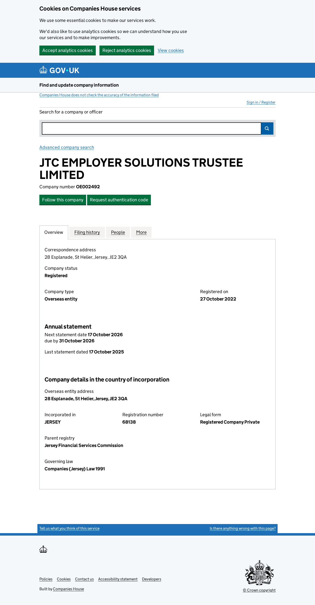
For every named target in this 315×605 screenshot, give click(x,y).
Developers (151, 579)
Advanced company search (66, 147)
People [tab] (118, 232)
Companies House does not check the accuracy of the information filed (99, 95)
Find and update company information (79, 85)
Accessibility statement (118, 579)
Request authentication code (119, 200)
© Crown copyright (259, 590)
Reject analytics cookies (126, 50)
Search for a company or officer (71, 112)
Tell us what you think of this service (69, 528)
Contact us (84, 579)
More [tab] (141, 232)
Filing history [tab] (87, 232)
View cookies (171, 50)
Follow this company (62, 200)
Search (267, 128)
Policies (45, 579)
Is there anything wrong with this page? (243, 528)
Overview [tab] (53, 232)
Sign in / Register (261, 102)
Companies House (68, 589)
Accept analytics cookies (67, 50)
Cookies (64, 579)
